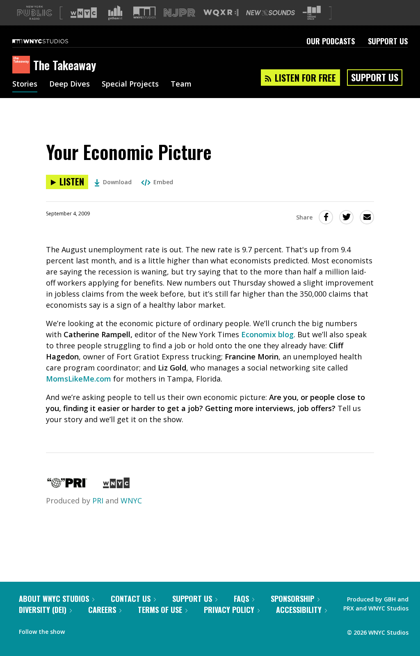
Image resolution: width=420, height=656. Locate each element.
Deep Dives (69, 84)
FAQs (241, 598)
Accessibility (299, 609)
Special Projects (130, 84)
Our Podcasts (330, 41)
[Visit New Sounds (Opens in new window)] (270, 13)
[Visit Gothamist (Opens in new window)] (115, 12)
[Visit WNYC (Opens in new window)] (84, 12)
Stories (24, 84)
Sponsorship (292, 598)
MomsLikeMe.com (78, 379)
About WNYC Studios (54, 598)
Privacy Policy (229, 609)
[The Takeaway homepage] (22, 65)
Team (181, 84)
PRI (97, 500)
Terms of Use (160, 609)
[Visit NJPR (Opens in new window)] (179, 13)
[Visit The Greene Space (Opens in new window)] (312, 13)
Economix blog (267, 334)
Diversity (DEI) (42, 609)
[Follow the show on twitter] (92, 630)
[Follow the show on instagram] (108, 630)
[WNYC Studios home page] (50, 41)
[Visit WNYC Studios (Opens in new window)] (144, 12)
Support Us (388, 41)
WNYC (131, 500)
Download (117, 182)
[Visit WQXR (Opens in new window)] (220, 13)
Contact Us (131, 598)
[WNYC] (116, 485)
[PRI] (67, 485)
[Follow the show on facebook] (76, 630)
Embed (163, 182)
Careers (102, 609)
